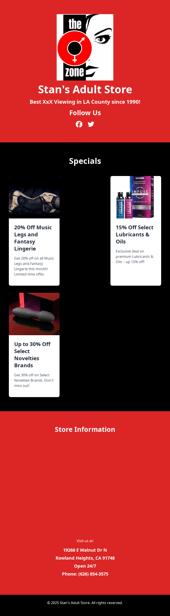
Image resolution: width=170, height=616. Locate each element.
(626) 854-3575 (93, 574)
